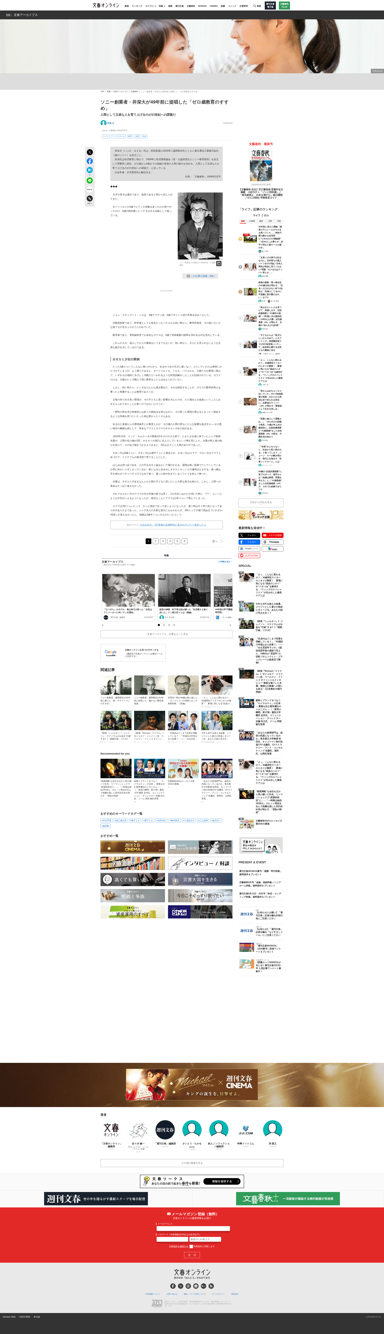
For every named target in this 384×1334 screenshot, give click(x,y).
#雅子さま (135, 820)
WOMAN (202, 6)
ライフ (105, 136)
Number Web (9, 1317)
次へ (215, 541)
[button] (159, 625)
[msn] (203, 1286)
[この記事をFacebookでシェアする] (89, 161)
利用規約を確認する (178, 1246)
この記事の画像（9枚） (203, 276)
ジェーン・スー (267, 465)
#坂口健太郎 (121, 820)
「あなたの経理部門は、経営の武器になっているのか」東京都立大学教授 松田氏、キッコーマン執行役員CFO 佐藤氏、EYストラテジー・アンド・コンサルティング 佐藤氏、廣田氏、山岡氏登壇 (216, 791)
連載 (170, 6)
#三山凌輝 (203, 820)
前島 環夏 (265, 276)
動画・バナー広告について (195, 1294)
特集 (161, 6)
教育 (130, 136)
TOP (102, 92)
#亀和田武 (174, 820)
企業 (137, 136)
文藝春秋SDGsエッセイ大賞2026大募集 (181, 784)
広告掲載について (153, 1294)
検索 (259, 6)
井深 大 (110, 123)
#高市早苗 (106, 820)
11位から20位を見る (261, 502)
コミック (232, 6)
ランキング (137, 6)
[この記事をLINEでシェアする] (89, 181)
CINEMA (214, 6)
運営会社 (234, 1294)
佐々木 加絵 (275, 301)
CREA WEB (24, 1317)
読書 (223, 6)
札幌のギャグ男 (267, 412)
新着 (127, 6)
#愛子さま (148, 820)
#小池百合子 (189, 820)
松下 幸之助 (169, 617)
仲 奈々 (264, 301)
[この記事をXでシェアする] (89, 152)
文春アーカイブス (26, 14)
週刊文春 (179, 6)
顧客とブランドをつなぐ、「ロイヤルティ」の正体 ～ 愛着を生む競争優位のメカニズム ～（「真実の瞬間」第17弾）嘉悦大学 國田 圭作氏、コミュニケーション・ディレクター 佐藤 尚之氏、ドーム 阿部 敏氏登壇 (149, 791)
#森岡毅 (105, 826)
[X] (180, 1286)
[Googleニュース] (196, 1286)
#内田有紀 (161, 820)
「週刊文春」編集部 (117, 617)
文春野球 (243, 6)
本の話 (37, 1317)
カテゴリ (149, 6)
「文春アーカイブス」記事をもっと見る (166, 634)
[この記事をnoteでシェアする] (90, 190)
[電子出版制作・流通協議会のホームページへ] (157, 1304)
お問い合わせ (171, 1294)
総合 (266, 215)
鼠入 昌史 (265, 251)
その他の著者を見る (192, 1163)
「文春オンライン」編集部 (271, 354)
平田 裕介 (265, 329)
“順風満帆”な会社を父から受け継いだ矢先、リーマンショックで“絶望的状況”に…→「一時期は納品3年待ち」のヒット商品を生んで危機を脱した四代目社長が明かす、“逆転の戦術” (115, 790)
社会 (144, 136)
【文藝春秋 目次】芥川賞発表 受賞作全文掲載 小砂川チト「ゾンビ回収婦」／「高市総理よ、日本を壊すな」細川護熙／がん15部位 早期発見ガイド (261, 193)
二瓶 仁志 (265, 384)
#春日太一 (216, 820)
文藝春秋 (191, 6)
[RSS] (211, 1286)
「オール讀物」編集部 (229, 617)
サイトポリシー (218, 1294)
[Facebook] (173, 1286)
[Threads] (188, 1286)
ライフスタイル (118, 136)
